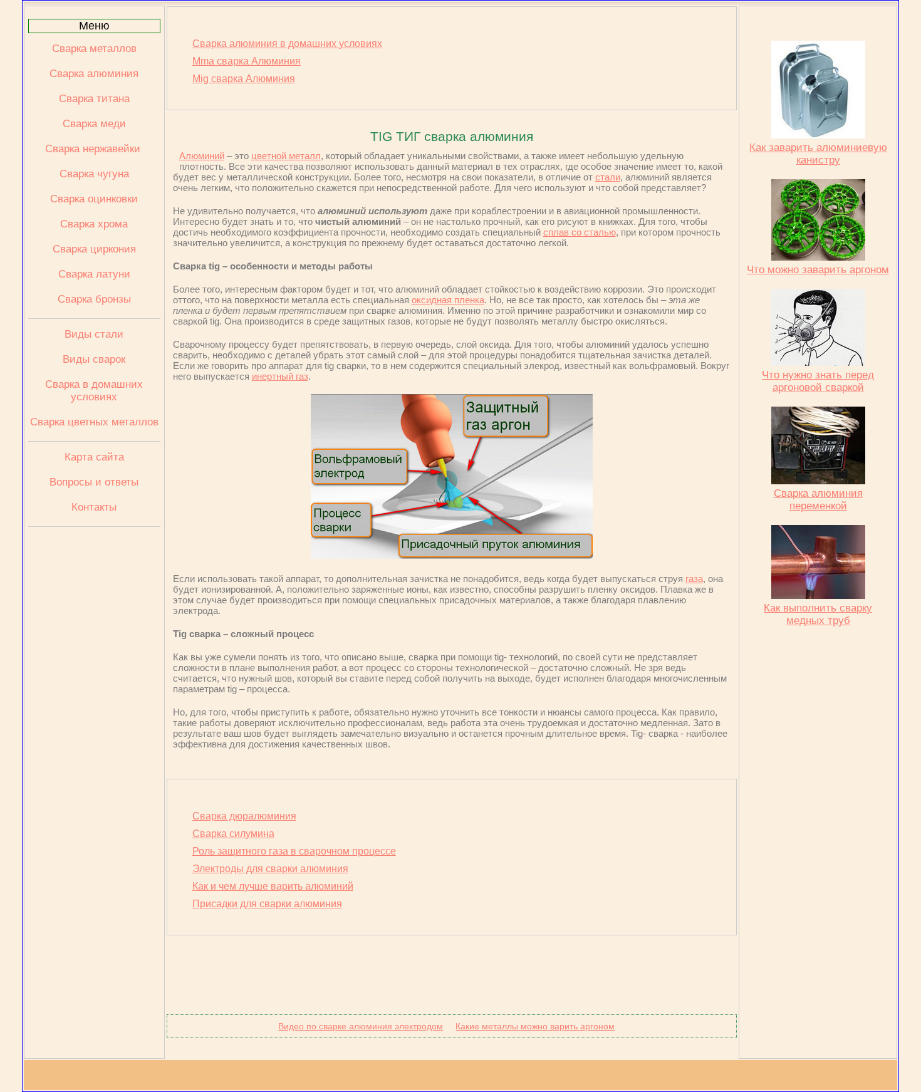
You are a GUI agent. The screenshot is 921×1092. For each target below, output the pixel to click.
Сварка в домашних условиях (94, 390)
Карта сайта (94, 457)
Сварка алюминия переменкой (818, 499)
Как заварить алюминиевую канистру (818, 154)
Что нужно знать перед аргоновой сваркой (818, 381)
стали (607, 177)
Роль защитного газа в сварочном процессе (294, 851)
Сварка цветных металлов (94, 422)
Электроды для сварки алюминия (270, 868)
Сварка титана (94, 99)
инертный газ (280, 376)
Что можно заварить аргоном (818, 270)
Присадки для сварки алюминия (267, 903)
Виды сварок (94, 359)
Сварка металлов (94, 49)
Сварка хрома (94, 224)
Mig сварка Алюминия (243, 78)
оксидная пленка (448, 299)
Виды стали (94, 334)
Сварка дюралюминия (244, 816)
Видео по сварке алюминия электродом (360, 1026)
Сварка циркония (94, 249)
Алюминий (201, 155)
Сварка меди (94, 124)
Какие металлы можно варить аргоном (535, 1026)
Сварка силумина (233, 833)
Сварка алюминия (93, 74)
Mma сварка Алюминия (246, 61)
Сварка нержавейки (94, 149)
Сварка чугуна (94, 174)
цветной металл (286, 155)
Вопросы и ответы (93, 482)
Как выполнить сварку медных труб (818, 614)
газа (694, 578)
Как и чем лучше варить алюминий (272, 886)
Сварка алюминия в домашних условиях (287, 43)
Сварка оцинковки (94, 199)
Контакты (94, 507)
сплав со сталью (579, 232)
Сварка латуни (94, 274)
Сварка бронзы (94, 299)
